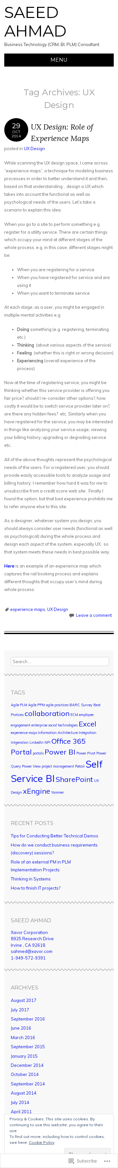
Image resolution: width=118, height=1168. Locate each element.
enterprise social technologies (54, 725)
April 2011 (21, 1111)
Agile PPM (36, 705)
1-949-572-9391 (28, 957)
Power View (31, 766)
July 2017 (20, 1009)
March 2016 (23, 1037)
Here (9, 565)
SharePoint (74, 779)
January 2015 (24, 1056)
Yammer (57, 792)
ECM (74, 714)
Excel (87, 723)
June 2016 (21, 1028)
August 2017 (23, 1000)
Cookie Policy (41, 1142)
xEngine (36, 790)
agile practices (57, 705)
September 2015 (28, 1046)
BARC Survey (80, 705)
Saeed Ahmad (35, 22)
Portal (21, 751)
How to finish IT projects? (35, 888)
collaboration (47, 713)
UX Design (34, 148)
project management (58, 766)
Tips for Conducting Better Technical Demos (54, 835)
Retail (80, 766)
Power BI (60, 751)
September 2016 (28, 1018)
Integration (87, 732)
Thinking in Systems (31, 878)
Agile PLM (19, 705)
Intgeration (20, 742)
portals (38, 753)
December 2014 (27, 1065)
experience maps (27, 609)
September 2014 (28, 1083)
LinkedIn (37, 742)
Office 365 (68, 741)
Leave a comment (94, 615)
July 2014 (20, 1102)
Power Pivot (85, 753)
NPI (47, 742)
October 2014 (25, 1074)
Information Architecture (58, 732)
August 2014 (23, 1093)
